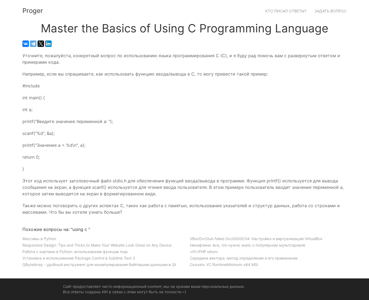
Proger (32, 11)
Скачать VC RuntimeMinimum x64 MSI (224, 264)
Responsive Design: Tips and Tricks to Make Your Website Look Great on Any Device (97, 245)
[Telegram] (33, 43)
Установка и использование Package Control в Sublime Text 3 (78, 258)
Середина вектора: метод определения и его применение (244, 258)
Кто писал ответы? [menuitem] (285, 11)
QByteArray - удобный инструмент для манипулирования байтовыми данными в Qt (99, 264)
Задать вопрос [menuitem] (330, 11)
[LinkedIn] (48, 43)
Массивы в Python (39, 238)
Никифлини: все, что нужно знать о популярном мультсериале (247, 245)
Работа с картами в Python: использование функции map (75, 251)
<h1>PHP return (204, 251)
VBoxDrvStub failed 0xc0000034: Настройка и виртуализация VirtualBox (256, 238)
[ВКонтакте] (25, 43)
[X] (41, 43)
